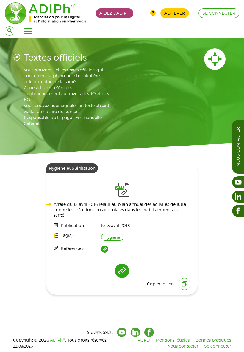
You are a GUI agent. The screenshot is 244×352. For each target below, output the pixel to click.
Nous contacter (237, 146)
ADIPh (57, 339)
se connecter (218, 13)
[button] (28, 31)
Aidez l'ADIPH (114, 13)
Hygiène (112, 237)
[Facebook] (149, 332)
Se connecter (217, 345)
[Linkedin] (135, 332)
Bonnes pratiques (213, 339)
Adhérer (174, 13)
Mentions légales (173, 339)
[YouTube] (121, 332)
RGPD (143, 339)
